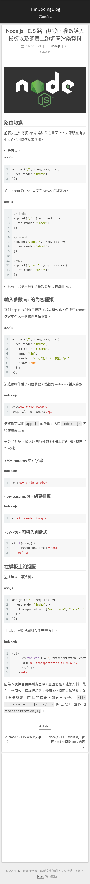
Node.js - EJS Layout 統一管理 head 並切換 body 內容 (67, 739)
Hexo (40, 876)
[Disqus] (45, 807)
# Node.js (45, 726)
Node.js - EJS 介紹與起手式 (23, 739)
